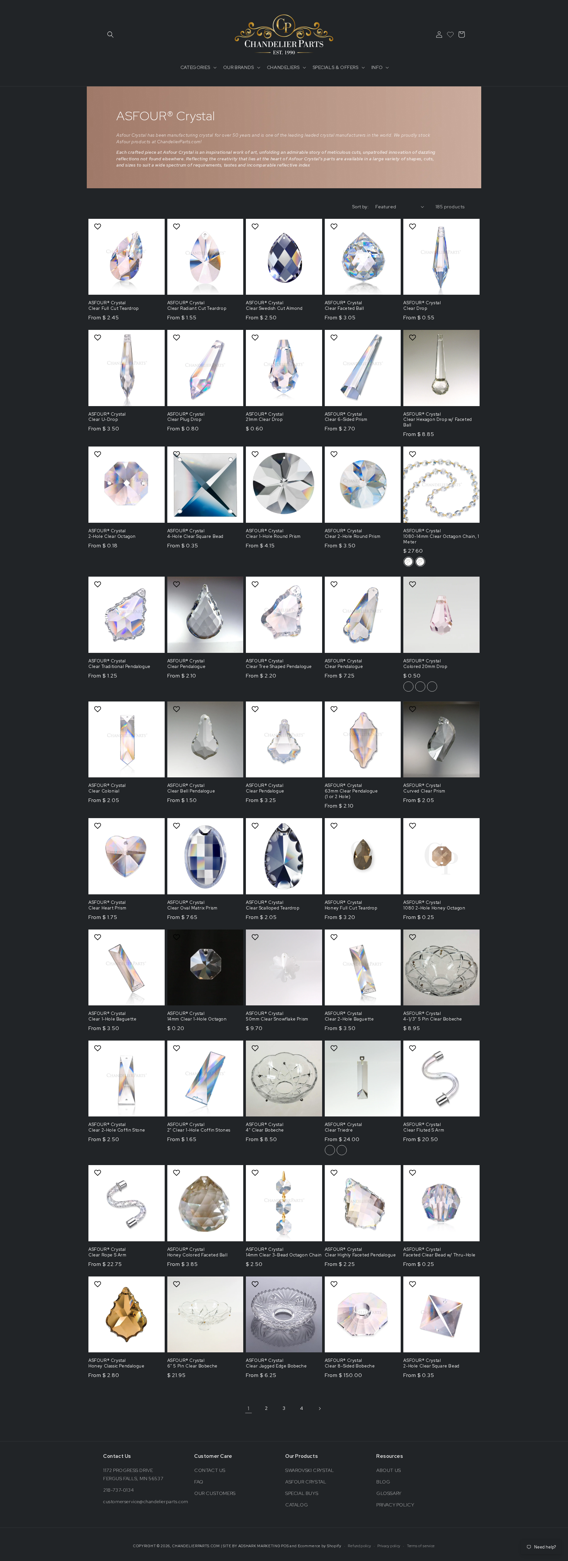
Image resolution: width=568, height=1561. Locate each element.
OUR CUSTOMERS (215, 1493)
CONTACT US (209, 1470)
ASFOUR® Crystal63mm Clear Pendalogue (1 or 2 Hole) (351, 791)
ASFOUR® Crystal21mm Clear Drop (264, 417)
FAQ (198, 1482)
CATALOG (296, 1505)
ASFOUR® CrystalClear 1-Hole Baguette (112, 1016)
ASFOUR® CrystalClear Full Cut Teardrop (113, 305)
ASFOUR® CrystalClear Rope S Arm (107, 1252)
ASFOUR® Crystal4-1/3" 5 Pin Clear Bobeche (432, 1016)
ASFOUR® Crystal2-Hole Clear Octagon (112, 533)
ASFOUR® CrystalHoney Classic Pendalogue (116, 1363)
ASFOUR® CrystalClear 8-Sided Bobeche (350, 1363)
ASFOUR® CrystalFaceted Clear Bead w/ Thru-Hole (439, 1252)
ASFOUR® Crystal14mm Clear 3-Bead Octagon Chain (284, 1252)
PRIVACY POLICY (395, 1505)
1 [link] (248, 1408)
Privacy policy (388, 1546)
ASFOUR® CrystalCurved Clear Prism (424, 788)
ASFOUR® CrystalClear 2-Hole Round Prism (352, 533)
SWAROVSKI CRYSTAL (309, 1470)
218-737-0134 (118, 1490)
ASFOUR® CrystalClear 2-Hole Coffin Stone (116, 1127)
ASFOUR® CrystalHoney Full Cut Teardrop (351, 905)
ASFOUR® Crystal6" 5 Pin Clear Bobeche (192, 1363)
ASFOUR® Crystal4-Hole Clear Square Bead (195, 533)
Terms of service (421, 1546)
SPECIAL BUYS (301, 1493)
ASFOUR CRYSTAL (305, 1482)
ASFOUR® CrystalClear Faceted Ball (344, 305)
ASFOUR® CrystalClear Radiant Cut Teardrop (196, 305)
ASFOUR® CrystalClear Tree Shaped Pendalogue (279, 663)
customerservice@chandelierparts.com (145, 1501)
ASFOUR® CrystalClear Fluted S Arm (423, 1127)
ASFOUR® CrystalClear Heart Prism (107, 905)
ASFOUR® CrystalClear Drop (422, 305)
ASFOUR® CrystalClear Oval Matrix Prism (192, 905)
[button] (110, 34)
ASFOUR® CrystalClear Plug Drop (186, 417)
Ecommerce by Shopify (320, 1546)
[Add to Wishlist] (98, 226)
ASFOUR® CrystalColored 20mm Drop (425, 663)
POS (285, 1546)
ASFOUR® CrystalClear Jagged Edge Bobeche (276, 1363)
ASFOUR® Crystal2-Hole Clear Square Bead (431, 1363)
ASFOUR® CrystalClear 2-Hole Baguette (349, 1016)
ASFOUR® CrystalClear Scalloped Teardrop (272, 905)
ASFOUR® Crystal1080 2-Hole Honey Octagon (434, 905)
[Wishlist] (450, 34)
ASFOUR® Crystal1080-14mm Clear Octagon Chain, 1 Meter (441, 536)
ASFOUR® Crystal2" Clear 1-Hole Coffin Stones (198, 1127)
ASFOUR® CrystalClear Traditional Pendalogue (119, 663)
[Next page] (319, 1408)
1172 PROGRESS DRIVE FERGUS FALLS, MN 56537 (133, 1474)
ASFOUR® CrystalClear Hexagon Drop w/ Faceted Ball (437, 420)
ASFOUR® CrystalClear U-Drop (107, 417)
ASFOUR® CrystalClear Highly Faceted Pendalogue (360, 1252)
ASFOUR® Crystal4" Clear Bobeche (265, 1127)
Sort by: (360, 207)
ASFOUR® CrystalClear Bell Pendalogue (191, 788)
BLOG (383, 1482)
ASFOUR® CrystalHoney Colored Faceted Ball (197, 1252)
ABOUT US (388, 1470)
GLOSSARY (389, 1493)
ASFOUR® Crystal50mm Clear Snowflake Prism (277, 1016)
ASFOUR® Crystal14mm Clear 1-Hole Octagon (197, 1016)
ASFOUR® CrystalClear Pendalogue (186, 663)
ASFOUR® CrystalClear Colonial (107, 788)
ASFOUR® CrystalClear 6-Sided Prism (346, 417)
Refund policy (359, 1546)
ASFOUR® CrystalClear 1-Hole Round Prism (273, 533)
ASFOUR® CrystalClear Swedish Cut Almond (274, 305)
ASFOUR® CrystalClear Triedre (343, 1127)
